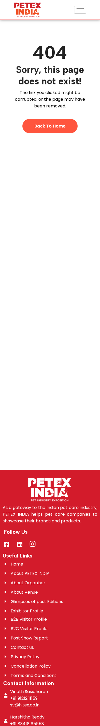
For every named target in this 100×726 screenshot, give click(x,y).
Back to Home (50, 126)
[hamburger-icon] (80, 10)
